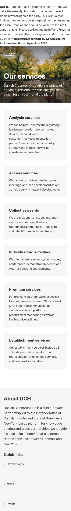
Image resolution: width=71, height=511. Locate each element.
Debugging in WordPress (49, 30)
